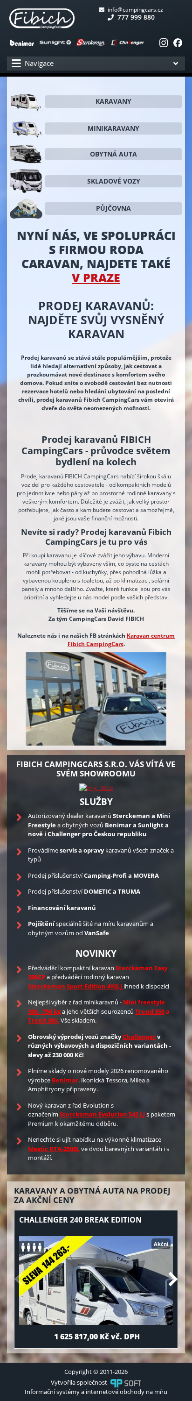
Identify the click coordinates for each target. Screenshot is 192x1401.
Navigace (39, 63)
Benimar (65, 1080)
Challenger (139, 1036)
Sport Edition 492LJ (94, 986)
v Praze (96, 277)
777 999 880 (135, 17)
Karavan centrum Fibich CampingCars (121, 640)
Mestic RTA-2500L (54, 1149)
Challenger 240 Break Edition (80, 1220)
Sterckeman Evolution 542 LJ (102, 1114)
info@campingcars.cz (134, 10)
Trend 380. (43, 1020)
